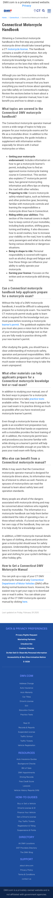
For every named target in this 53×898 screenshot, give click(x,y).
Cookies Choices (26, 648)
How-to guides (26, 797)
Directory (26, 837)
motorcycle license (18, 49)
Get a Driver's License (26, 817)
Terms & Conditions (26, 874)
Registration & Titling (26, 826)
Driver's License (26, 701)
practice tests (36, 398)
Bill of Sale (26, 768)
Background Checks (26, 763)
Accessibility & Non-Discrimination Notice (26, 657)
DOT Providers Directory (26, 848)
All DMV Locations (26, 843)
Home (4, 18)
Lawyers (26, 786)
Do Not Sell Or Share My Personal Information (26, 652)
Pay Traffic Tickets (26, 821)
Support (26, 859)
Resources (26, 753)
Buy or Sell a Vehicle (26, 803)
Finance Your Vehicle (26, 812)
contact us (26, 879)
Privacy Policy (26, 870)
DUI (26, 705)
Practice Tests (26, 714)
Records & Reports (26, 727)
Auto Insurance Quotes (27, 759)
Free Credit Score (26, 781)
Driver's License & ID (26, 808)
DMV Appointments (26, 772)
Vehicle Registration (26, 745)
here (24, 601)
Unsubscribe (26, 644)
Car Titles (26, 697)
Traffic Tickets (26, 741)
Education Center (26, 710)
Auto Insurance (26, 688)
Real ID (26, 723)
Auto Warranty (26, 692)
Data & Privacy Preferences (26, 628)
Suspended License (26, 732)
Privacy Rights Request (26, 635)
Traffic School (27, 736)
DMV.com (26, 676)
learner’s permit (10, 324)
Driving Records (26, 777)
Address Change (26, 683)
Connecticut (14, 18)
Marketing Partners (26, 639)
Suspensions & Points (26, 830)
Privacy (26, 5)
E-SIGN (26, 661)
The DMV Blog (26, 852)
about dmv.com (26, 865)
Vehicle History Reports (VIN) (26, 790)
